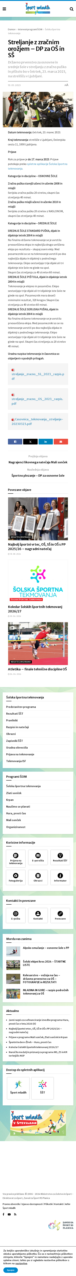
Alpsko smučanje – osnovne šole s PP (46, 948)
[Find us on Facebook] (3, 1214)
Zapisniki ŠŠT (14, 740)
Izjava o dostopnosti (32, 1204)
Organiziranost (15, 827)
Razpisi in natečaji (17, 727)
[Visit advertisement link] (38, 1123)
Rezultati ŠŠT (14, 713)
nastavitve (21, 1263)
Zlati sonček (13, 793)
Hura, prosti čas (16, 813)
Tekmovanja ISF (16, 761)
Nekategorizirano (21, 537)
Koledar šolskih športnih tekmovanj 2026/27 (34, 1047)
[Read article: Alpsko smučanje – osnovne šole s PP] (13, 951)
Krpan (10, 799)
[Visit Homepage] (38, 9)
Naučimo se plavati (18, 806)
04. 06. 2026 (15, 674)
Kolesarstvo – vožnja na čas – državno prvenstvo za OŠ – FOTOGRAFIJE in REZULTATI (41, 979)
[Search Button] (71, 9)
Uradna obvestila (17, 747)
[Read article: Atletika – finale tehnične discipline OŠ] (38, 643)
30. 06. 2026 (15, 616)
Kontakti (58, 1204)
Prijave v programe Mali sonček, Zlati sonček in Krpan (38, 1037)
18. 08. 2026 (15, 554)
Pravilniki (12, 720)
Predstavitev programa (21, 707)
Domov (12, 29)
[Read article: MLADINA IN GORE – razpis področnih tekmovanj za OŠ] (13, 994)
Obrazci (11, 734)
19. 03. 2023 (14, 85)
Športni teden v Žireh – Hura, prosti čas (30, 1042)
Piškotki (48, 1204)
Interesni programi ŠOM (30, 29)
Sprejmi (10, 1270)
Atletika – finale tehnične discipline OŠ (37, 669)
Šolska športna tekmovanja (26, 599)
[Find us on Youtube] (9, 1214)
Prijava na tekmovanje (20, 754)
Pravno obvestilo (11, 1204)
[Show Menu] (4, 9)
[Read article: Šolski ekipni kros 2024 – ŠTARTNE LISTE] (13, 965)
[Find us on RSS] (15, 1214)
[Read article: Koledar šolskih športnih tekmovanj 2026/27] (38, 581)
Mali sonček (13, 820)
